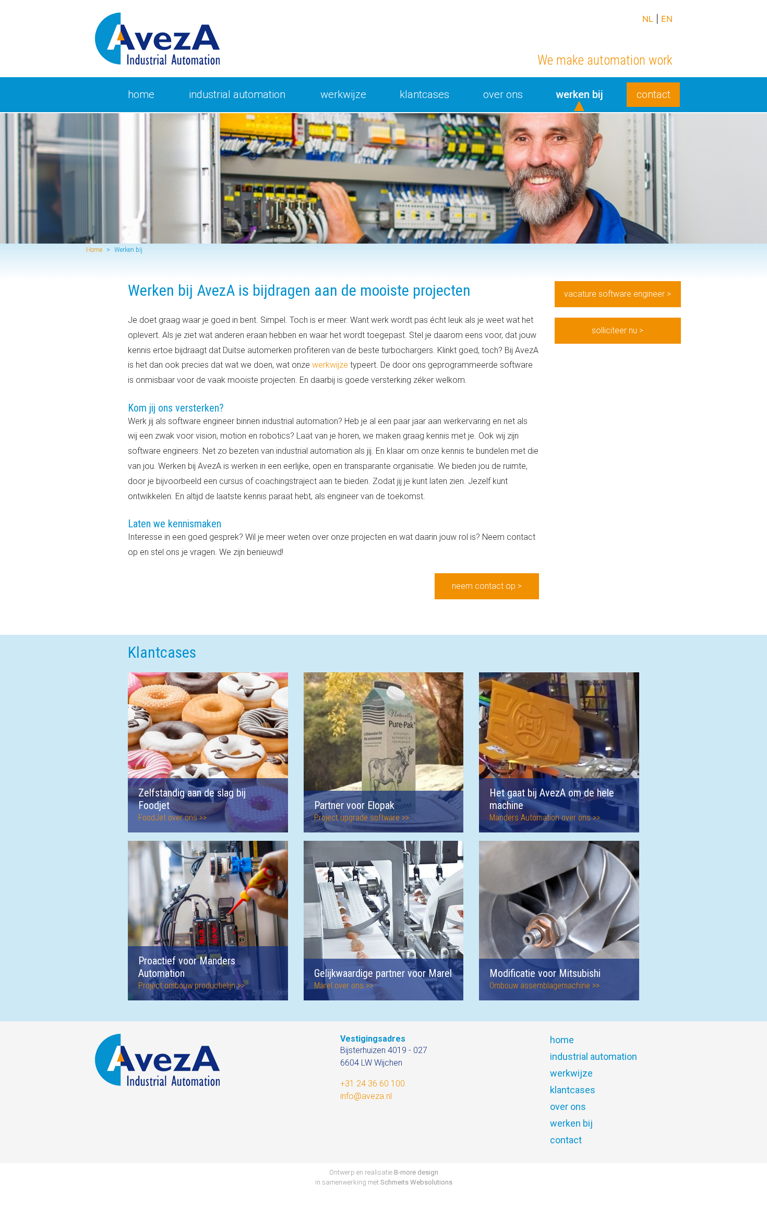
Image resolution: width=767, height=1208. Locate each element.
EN (667, 19)
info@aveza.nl (366, 1096)
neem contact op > (487, 586)
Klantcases (424, 94)
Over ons (503, 94)
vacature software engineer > (617, 294)
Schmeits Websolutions (416, 1182)
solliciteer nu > (617, 330)
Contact (653, 94)
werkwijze (330, 365)
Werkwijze (343, 94)
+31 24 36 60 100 (372, 1084)
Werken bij (584, 94)
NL (647, 19)
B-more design (416, 1172)
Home (141, 94)
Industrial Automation (237, 94)
